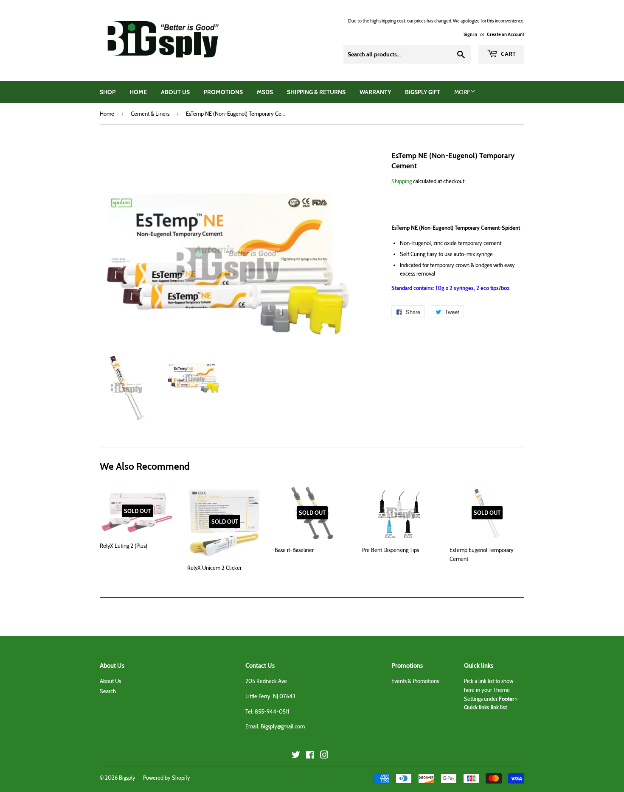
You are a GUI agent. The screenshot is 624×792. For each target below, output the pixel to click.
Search (108, 691)
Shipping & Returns (316, 92)
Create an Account (505, 34)
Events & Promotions (415, 681)
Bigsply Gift (422, 92)
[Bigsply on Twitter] (296, 756)
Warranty (375, 92)
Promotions (223, 92)
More (462, 92)
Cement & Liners (150, 113)
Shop (107, 92)
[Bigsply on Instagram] (324, 756)
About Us (175, 92)
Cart (508, 54)
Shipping (401, 181)
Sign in (470, 34)
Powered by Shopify (166, 777)
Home (138, 92)
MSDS (265, 92)
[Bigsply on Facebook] (310, 756)
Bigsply (127, 777)
